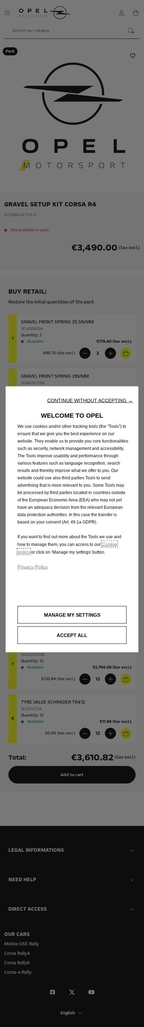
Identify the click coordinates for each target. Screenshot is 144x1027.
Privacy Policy (32, 566)
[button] (90, 400)
